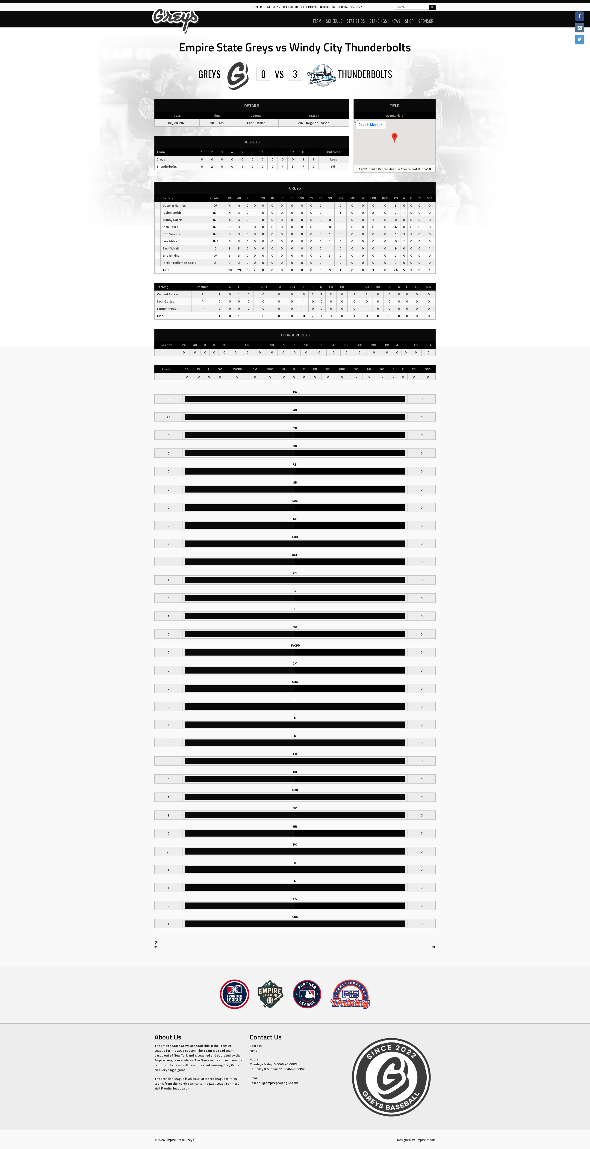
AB (239, 198)
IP (303, 286)
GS (219, 286)
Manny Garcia (172, 219)
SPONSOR (425, 21)
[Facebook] (579, 16)
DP (363, 198)
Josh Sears (170, 226)
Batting (167, 198)
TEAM (317, 21)
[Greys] (156, 943)
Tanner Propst (167, 308)
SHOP (409, 21)
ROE (385, 198)
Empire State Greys (267, 7)
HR (282, 198)
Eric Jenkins (170, 255)
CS (311, 198)
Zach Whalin (171, 248)
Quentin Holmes (174, 205)
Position (215, 198)
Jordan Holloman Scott (179, 262)
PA (230, 198)
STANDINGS (378, 21)
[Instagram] (579, 27)
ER (331, 286)
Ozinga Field (394, 115)
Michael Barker (167, 294)
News (396, 21)
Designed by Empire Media (416, 1139)
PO (396, 198)
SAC (352, 198)
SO (330, 198)
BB (320, 198)
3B (272, 198)
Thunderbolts (166, 166)
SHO (292, 286)
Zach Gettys (165, 301)
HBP (340, 198)
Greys (160, 159)
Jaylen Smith (171, 212)
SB (302, 198)
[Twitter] (579, 39)
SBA (429, 198)
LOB (373, 198)
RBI (291, 198)
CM (279, 286)
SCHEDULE (334, 21)
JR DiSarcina (171, 234)
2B (263, 198)
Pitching (162, 286)
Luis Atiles (169, 241)
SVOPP (263, 286)
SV (248, 286)
